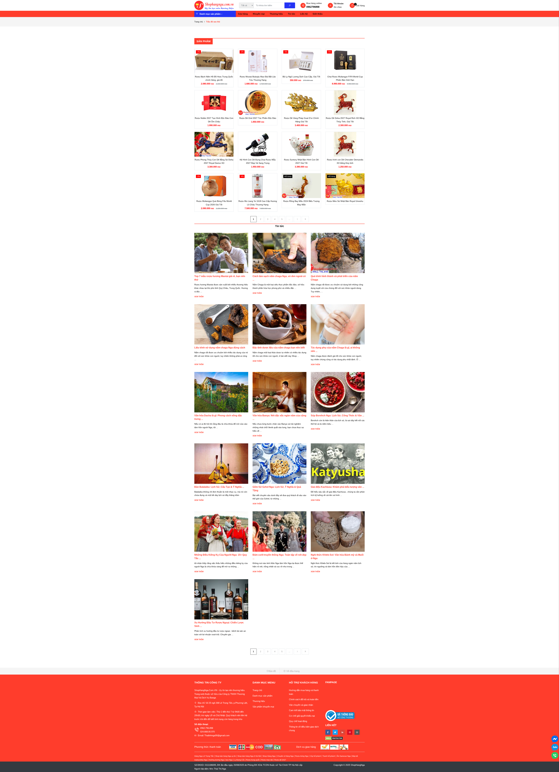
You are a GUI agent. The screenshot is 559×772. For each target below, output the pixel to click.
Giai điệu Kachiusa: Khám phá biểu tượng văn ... (337, 487)
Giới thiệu (318, 14)
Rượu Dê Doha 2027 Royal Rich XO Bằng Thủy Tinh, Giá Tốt (345, 120)
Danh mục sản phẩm (210, 14)
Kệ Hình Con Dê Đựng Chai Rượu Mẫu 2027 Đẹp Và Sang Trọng (258, 161)
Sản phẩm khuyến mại (263, 706)
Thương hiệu (276, 14)
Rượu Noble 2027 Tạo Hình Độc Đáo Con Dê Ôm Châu (214, 120)
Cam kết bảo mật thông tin (301, 710)
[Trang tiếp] (297, 219)
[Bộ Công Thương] (339, 715)
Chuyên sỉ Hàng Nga (285, 756)
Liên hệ (304, 14)
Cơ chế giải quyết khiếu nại (302, 716)
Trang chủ (198, 22)
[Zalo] (554, 747)
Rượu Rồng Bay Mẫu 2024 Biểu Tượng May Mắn (301, 203)
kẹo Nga (229, 760)
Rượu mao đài (267, 760)
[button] (235, 671)
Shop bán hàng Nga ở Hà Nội (249, 756)
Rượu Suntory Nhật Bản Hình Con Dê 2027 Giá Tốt (301, 161)
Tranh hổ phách (329, 756)
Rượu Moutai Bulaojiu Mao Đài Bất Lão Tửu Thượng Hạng (258, 78)
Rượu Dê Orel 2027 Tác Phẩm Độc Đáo (257, 118)
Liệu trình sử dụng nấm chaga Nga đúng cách (219, 347)
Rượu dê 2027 (280, 760)
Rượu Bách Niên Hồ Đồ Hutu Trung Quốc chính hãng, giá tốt (214, 78)
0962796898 (312, 7)
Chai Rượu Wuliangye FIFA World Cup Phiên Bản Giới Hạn (345, 78)
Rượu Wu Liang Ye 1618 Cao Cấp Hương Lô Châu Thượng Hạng (257, 203)
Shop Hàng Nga (269, 756)
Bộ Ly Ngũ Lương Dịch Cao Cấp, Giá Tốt (301, 76)
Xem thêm (199, 297)
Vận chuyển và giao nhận (301, 705)
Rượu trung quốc (253, 760)
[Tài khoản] (330, 6)
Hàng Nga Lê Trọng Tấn (204, 756)
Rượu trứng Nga (301, 756)
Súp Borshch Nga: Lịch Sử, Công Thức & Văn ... (337, 415)
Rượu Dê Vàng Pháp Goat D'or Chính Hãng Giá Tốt (301, 120)
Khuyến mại (259, 14)
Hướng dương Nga (216, 760)
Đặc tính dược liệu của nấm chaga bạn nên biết (279, 347)
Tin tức (291, 14)
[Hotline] (554, 755)
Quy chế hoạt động (298, 721)
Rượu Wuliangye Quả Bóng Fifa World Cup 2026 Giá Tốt (214, 203)
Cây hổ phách (315, 756)
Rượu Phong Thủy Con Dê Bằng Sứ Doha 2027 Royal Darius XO (214, 161)
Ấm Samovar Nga (344, 756)
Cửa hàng (243, 14)
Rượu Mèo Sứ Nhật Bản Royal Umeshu (345, 201)
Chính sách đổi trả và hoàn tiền (303, 699)
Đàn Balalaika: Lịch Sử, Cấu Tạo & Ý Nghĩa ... (219, 487)
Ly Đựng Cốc (239, 760)
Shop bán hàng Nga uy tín (225, 756)
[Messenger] (554, 738)
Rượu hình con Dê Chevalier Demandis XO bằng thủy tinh (345, 161)
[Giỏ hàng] (352, 5)
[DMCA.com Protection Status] (345, 738)
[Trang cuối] (305, 219)
